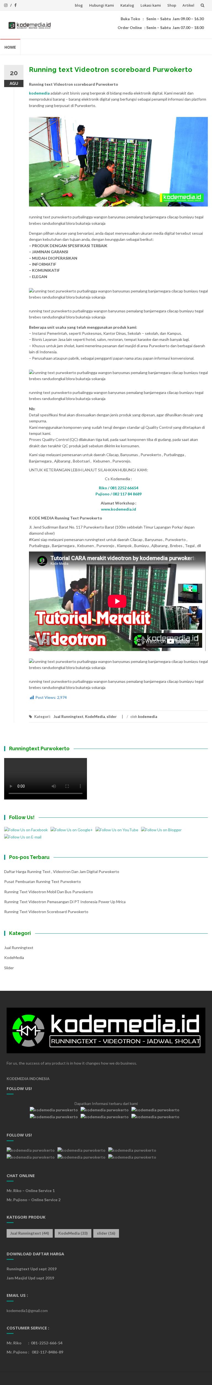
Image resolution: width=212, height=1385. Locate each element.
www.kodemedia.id (118, 509)
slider (112, 716)
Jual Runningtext (68, 716)
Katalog (127, 5)
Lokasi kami (151, 5)
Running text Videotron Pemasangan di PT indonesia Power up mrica (65, 901)
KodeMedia (95, 716)
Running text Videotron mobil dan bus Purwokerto (48, 891)
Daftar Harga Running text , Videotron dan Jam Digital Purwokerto (61, 871)
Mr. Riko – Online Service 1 (31, 1190)
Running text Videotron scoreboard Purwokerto (46, 911)
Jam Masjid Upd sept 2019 (30, 1278)
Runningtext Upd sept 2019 (32, 1268)
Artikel (188, 5)
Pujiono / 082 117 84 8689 (119, 494)
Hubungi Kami (101, 5)
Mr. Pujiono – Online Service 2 (33, 1199)
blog (79, 5)
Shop (171, 5)
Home (10, 47)
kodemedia (39, 93)
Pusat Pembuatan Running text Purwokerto (42, 881)
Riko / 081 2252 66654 (118, 487)
